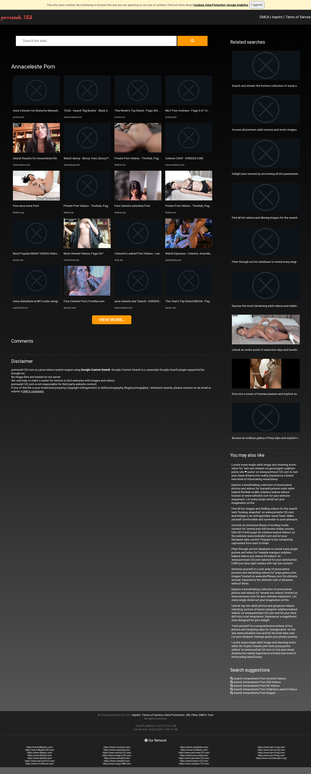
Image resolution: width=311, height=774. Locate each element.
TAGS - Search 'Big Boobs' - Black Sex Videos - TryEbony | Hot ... (103, 110)
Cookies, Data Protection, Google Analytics (221, 5)
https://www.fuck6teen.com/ (194, 750)
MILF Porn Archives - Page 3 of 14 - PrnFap (192, 110)
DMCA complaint (33, 391)
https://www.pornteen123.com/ (194, 758)
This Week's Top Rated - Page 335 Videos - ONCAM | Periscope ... (155, 110)
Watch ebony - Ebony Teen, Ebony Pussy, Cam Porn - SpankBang (104, 158)
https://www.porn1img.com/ (271, 747)
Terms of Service (298, 17)
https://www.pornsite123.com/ (40, 761)
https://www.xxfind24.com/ (117, 758)
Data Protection (174, 715)
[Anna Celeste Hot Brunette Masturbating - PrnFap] (36, 104)
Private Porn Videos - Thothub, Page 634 (191, 206)
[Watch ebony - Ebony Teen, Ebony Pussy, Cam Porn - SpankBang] (87, 152)
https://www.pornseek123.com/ (194, 752)
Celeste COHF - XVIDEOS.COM (184, 158)
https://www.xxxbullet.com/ (116, 750)
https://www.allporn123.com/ (194, 761)
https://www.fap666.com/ (39, 758)
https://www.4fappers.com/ (39, 747)
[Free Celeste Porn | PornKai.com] (87, 294)
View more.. (112, 319)
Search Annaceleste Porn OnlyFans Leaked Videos (265, 689)
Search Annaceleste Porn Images (254, 693)
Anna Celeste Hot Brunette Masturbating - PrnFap (44, 110)
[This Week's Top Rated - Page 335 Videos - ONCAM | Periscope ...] (137, 104)
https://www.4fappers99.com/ (39, 750)
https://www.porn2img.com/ (271, 750)
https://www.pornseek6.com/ (194, 755)
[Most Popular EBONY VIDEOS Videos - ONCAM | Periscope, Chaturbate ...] (36, 247)
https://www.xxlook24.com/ (117, 761)
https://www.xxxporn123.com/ (117, 755)
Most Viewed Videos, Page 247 (83, 253)
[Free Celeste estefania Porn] (137, 199)
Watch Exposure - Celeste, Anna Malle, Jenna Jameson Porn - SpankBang (211, 253)
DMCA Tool (206, 715)
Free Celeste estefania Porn (132, 206)
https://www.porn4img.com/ (271, 755)
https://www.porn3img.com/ (271, 752)
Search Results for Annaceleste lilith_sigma (40, 158)
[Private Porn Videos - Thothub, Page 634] (188, 199)
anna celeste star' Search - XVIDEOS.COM (140, 301)
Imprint (277, 17)
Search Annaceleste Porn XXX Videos (257, 682)
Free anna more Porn (26, 206)
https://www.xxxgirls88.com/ (117, 763)
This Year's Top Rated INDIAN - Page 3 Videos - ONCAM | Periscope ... (209, 301)
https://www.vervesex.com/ (117, 747)
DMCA (264, 17)
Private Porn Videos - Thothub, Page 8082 (141, 158)
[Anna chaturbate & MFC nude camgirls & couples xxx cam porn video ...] (36, 294)
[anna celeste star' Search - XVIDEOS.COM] (137, 294)
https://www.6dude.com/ (40, 755)
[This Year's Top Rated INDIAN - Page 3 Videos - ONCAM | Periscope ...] (188, 294)
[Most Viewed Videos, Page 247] (87, 247)
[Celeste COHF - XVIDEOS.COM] (188, 152)
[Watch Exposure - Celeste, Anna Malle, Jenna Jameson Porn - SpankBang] (188, 247)
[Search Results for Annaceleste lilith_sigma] (36, 152)
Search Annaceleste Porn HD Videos (256, 685)
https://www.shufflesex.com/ (39, 763)
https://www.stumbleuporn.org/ (271, 758)
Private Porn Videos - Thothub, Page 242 (89, 206)
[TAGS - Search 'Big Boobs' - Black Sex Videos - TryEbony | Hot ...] (87, 104)
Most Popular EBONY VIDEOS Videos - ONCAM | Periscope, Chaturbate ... (58, 253)
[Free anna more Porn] (36, 199)
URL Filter (192, 715)
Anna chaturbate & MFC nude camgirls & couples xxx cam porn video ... (57, 301)
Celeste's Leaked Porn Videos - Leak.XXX (140, 253)
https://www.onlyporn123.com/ (194, 763)
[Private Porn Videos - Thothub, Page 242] (87, 199)
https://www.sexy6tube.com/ (194, 747)
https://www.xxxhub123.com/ (117, 752)
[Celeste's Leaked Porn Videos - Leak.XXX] (137, 247)
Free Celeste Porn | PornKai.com (84, 301)
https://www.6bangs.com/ (39, 752)
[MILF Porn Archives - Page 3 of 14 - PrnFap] (188, 104)
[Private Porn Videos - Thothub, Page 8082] (137, 152)
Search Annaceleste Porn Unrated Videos (259, 678)
